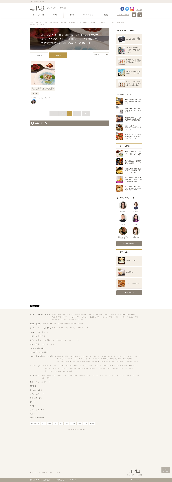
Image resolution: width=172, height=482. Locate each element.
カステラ (80, 368)
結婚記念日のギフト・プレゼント (84, 314)
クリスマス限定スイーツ (47, 340)
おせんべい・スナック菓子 (97, 368)
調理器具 (33, 386)
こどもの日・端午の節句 (38, 352)
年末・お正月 (34, 344)
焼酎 (53, 375)
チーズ (59, 359)
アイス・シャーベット (113, 368)
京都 (49, 423)
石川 (55, 423)
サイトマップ (67, 480)
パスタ (80, 359)
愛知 (67, 423)
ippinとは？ (139, 10)
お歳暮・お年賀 (94, 317)
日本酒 (49, 375)
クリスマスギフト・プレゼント (80, 317)
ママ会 (61, 327)
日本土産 (80, 323)
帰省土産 (67, 323)
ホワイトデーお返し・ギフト (129, 317)
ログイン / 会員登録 (123, 15)
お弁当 (79, 361)
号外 (31, 414)
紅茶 (138, 375)
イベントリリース (36, 410)
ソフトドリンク (121, 375)
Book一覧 (44, 472)
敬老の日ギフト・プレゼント (60, 317)
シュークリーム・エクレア (107, 365)
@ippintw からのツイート (77, 429)
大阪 (85, 423)
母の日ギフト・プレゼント (60, 319)
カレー (108, 361)
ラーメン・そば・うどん (119, 361)
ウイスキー (60, 375)
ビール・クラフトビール (94, 375)
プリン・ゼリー (93, 365)
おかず (85, 359)
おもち (52, 344)
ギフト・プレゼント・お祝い (40, 314)
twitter (127, 9)
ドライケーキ (72, 368)
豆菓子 (131, 368)
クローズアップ (35, 398)
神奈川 (92, 423)
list (40, 306)
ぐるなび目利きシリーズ (47, 480)
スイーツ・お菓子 (36, 366)
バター (125, 356)
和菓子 (86, 368)
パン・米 (107, 356)
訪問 (44, 323)
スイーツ (42, 336)
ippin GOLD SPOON (37, 418)
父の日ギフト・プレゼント (77, 319)
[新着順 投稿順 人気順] (101, 54)
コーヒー (132, 375)
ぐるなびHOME (34, 480)
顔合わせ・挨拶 (58, 323)
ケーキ (47, 365)
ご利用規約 (58, 480)
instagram (132, 9)
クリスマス (33, 340)
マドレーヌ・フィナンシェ (59, 368)
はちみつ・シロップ (134, 356)
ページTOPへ (165, 477)
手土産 (56, 327)
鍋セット (68, 361)
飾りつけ (72, 327)
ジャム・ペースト (116, 356)
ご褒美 (112, 314)
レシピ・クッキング (82, 327)
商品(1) (58, 55)
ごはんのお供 (74, 356)
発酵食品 (129, 359)
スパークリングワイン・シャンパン (74, 375)
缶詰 (74, 361)
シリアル (100, 356)
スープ (103, 361)
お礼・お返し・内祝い (101, 314)
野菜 (124, 359)
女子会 (66, 327)
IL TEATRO (35, 93)
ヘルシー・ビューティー (38, 332)
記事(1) (39, 55)
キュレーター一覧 (35, 472)
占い (31, 402)
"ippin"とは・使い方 (54, 472)
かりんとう (124, 368)
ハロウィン (33, 336)
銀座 (80, 423)
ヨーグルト (93, 356)
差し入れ (49, 323)
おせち (44, 344)
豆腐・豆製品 (61, 361)
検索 (139, 14)
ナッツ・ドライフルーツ (69, 359)
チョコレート (84, 365)
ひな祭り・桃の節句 (37, 348)
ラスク (119, 365)
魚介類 (112, 359)
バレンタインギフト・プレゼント (110, 317)
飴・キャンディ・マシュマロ (53, 371)
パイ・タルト (54, 365)
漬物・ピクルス (83, 356)
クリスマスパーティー (74, 340)
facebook (122, 9)
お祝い (54, 314)
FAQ (73, 480)
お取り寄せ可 (35, 423)
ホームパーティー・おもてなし (40, 328)
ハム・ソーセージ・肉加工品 (99, 359)
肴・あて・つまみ (132, 361)
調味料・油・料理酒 (62, 356)
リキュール (112, 375)
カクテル (104, 375)
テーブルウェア (35, 390)
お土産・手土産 (35, 324)
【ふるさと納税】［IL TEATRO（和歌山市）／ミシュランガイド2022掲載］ (43, 88)
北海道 (73, 423)
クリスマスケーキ (61, 340)
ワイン (44, 375)
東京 (43, 423)
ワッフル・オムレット (128, 365)
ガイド (32, 406)
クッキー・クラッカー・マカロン (69, 365)
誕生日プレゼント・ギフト (65, 314)
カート (134, 14)
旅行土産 (73, 323)
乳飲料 (48, 378)
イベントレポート (36, 394)
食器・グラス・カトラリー (39, 382)
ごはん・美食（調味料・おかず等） (42, 356)
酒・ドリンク (34, 375)
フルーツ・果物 (67, 371)
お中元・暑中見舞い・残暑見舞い (125, 314)
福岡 (61, 423)
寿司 (83, 361)
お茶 (43, 378)
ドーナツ (47, 368)
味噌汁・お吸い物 (91, 361)
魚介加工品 (118, 359)
